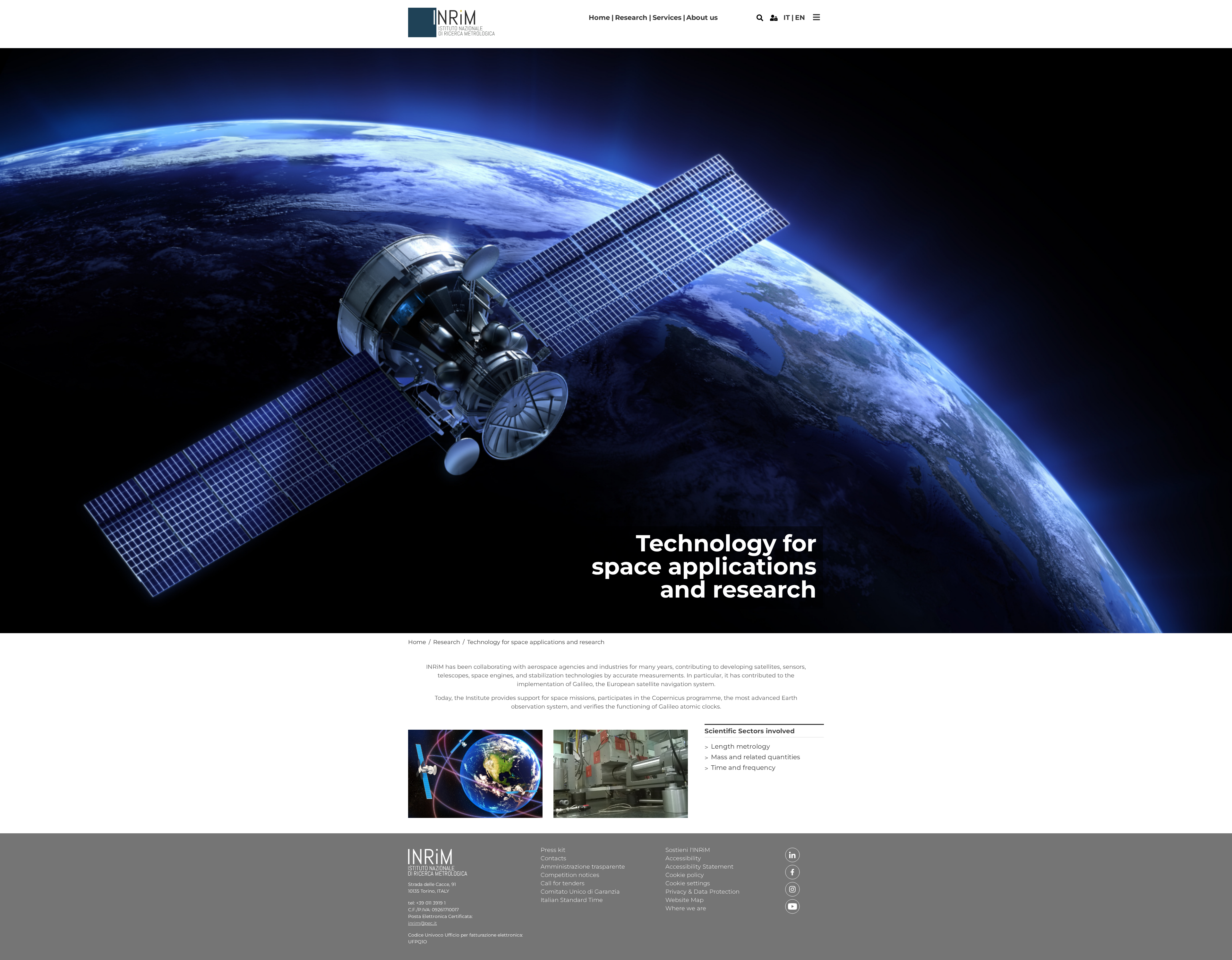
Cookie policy (684, 874)
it (786, 17)
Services (667, 17)
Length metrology (740, 746)
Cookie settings (687, 883)
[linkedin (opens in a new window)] (792, 854)
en (800, 17)
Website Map (684, 899)
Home (599, 17)
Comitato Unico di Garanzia (580, 891)
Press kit (553, 849)
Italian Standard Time (572, 899)
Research (631, 17)
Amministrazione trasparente (583, 866)
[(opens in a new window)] (774, 17)
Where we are (685, 908)
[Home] (452, 12)
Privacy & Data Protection (702, 891)
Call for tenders (563, 883)
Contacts (553, 858)
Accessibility (683, 858)
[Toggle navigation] (816, 17)
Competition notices (570, 874)
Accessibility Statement (699, 866)
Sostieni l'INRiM (687, 849)
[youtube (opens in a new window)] (792, 906)
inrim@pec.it (422, 923)
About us (702, 17)
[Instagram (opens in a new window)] (792, 889)
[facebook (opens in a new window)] (792, 871)
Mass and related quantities (755, 757)
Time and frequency (743, 767)
